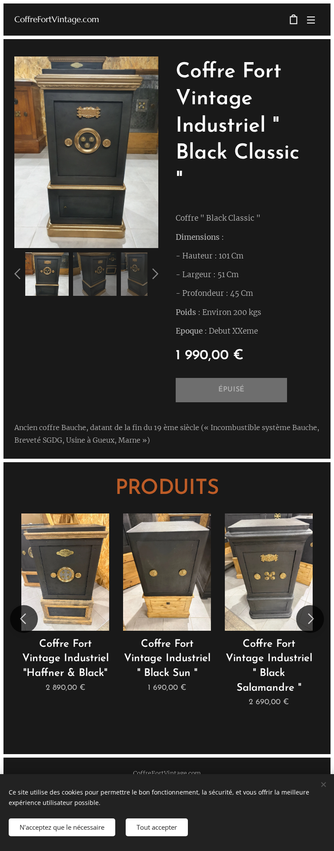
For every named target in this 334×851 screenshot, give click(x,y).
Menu (311, 19)
